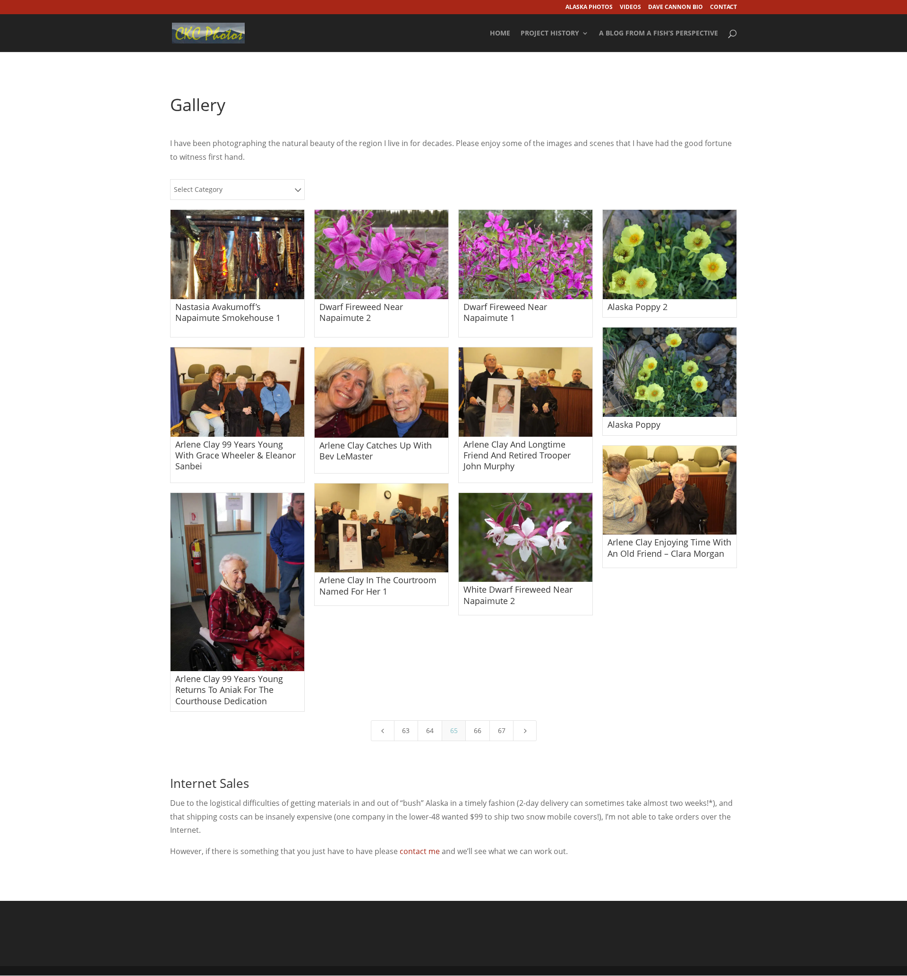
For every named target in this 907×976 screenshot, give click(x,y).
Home (500, 33)
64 (430, 730)
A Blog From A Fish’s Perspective (658, 33)
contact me (420, 851)
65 (454, 730)
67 (501, 730)
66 (477, 730)
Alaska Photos (589, 7)
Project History (550, 33)
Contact (723, 7)
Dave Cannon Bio (675, 7)
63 (406, 730)
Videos (630, 7)
